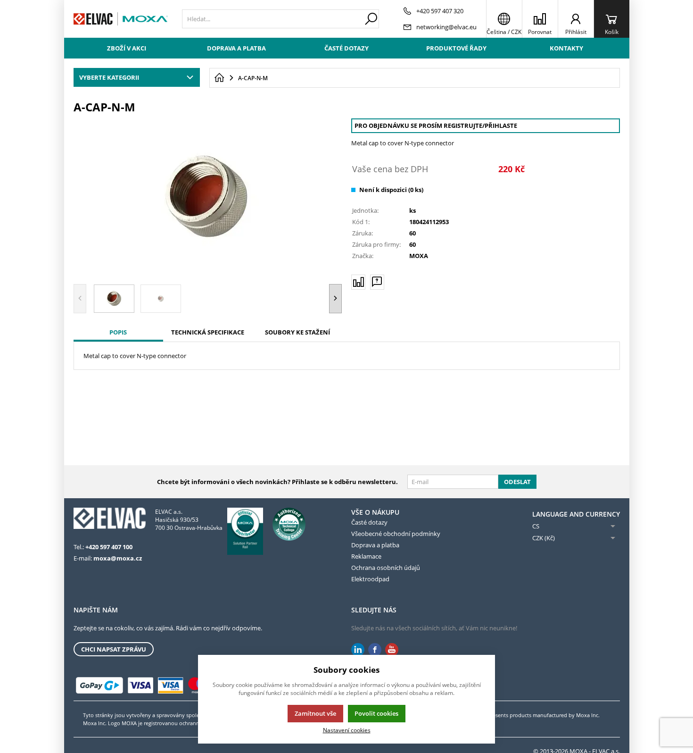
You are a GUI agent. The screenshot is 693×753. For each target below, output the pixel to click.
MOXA (418, 255)
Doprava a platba (236, 48)
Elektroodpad (370, 579)
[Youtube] (391, 650)
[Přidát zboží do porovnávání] (358, 282)
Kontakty (566, 48)
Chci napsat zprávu (113, 649)
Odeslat (517, 481)
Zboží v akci (126, 48)
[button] (335, 298)
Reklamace (366, 556)
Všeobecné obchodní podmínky (395, 533)
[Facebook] (374, 650)
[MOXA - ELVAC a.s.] (120, 19)
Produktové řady (456, 48)
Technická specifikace (207, 332)
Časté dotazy (346, 48)
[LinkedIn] (357, 650)
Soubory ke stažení (297, 332)
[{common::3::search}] (371, 18)
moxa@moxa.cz (117, 558)
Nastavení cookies (347, 730)
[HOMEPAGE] (219, 77)
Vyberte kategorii (109, 77)
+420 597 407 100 (108, 547)
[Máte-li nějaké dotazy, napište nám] (377, 282)
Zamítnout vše (315, 713)
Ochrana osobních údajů (385, 567)
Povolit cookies (376, 713)
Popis (118, 332)
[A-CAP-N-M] (208, 197)
